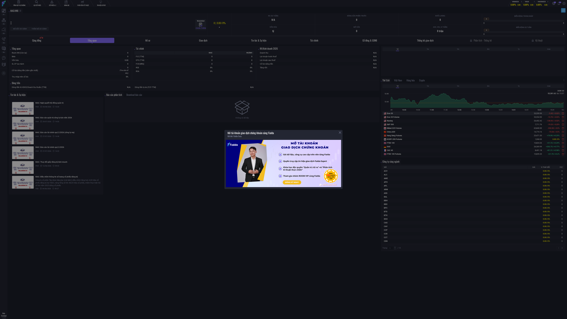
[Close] (340, 132)
